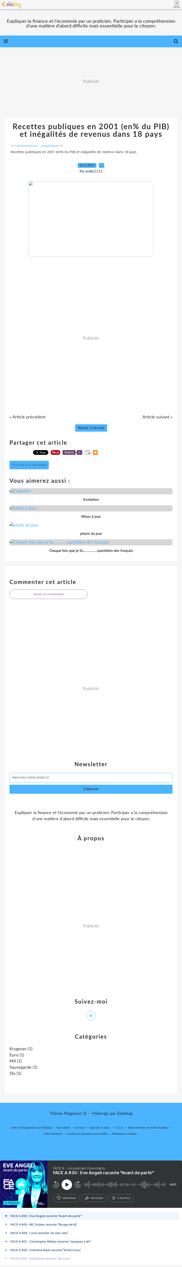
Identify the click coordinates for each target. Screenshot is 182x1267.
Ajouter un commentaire (48, 594)
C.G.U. (119, 1127)
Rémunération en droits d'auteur (148, 1127)
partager (97, 1198)
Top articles (63, 1127)
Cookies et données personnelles (87, 1133)
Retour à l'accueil (91, 428)
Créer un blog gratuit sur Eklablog (31, 1127)
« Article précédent (27, 417)
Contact (80, 1127)
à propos (124, 1198)
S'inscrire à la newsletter (29, 465)
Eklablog (124, 1114)
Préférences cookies (124, 1133)
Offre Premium (53, 1133)
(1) (20, 1049)
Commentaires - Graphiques (36, 145)
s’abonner (69, 1198)
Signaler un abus (100, 1127)
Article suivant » (157, 417)
